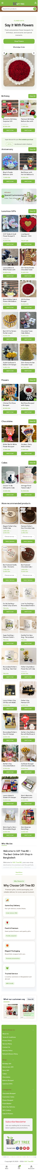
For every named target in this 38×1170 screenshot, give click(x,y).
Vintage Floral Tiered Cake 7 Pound (26, 488)
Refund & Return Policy (10, 1054)
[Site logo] (19, 3)
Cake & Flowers (7, 1114)
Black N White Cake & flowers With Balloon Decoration (10, 301)
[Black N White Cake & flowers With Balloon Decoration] (10, 288)
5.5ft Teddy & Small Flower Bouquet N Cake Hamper (9, 236)
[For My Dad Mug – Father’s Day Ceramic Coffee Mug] (10, 593)
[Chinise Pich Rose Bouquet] (10, 392)
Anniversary (7, 149)
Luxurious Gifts (8, 211)
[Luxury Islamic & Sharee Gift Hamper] (10, 784)
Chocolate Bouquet (9, 1093)
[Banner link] (19, 196)
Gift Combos (6, 1110)
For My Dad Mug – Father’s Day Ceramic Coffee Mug (10, 605)
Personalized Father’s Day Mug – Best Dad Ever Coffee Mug (10, 669)
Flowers (5, 380)
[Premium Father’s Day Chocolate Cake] (28, 515)
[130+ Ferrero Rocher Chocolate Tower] (28, 257)
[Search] (34, 8)
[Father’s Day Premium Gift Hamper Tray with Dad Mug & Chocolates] (28, 689)
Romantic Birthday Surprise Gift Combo (10, 121)
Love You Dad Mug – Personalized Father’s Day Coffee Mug (28, 605)
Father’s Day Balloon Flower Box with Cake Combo (28, 669)
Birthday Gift (6, 1064)
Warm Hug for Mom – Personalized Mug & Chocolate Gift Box (10, 829)
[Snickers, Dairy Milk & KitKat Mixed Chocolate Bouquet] (28, 433)
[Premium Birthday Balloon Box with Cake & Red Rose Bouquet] (28, 108)
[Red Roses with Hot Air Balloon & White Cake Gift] (28, 161)
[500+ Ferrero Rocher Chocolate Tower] (28, 352)
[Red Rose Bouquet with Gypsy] (28, 392)
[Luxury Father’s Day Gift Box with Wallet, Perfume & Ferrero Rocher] (10, 689)
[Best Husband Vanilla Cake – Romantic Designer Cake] (10, 554)
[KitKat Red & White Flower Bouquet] (10, 433)
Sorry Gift (5, 1070)
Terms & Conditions (9, 1037)
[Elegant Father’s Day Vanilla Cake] (10, 515)
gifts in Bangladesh (16, 867)
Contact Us (6, 1047)
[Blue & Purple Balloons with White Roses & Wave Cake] (10, 161)
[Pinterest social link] (28, 1148)
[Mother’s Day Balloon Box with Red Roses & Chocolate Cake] (28, 721)
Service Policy (7, 1044)
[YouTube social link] (24, 1148)
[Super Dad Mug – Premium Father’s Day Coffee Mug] (10, 624)
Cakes (4, 462)
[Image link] (18, 1140)
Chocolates (7, 421)
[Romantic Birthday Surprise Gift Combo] (10, 108)
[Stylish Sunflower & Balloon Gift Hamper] (10, 352)
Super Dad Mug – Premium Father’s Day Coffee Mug (8, 637)
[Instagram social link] (20, 1148)
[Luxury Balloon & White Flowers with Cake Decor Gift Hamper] (10, 257)
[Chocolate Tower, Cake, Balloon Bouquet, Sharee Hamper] (28, 320)
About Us (5, 1034)
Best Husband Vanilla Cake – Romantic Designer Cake (10, 567)
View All (32, 96)
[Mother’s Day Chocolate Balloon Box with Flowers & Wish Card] (10, 753)
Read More (19, 872)
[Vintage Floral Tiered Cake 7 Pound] (28, 474)
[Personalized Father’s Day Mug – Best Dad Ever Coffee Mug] (10, 656)
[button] (10, 130)
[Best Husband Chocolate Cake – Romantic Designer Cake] (28, 554)
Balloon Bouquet (8, 1080)
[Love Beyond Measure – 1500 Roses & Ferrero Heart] (28, 223)
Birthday (5, 96)
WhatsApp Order (19, 48)
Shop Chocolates (19, 42)
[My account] (36, 3)
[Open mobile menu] (2, 3)
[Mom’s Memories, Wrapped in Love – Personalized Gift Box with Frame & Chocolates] (28, 784)
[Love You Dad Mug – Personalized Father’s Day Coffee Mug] (28, 593)
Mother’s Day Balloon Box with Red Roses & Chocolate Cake (28, 734)
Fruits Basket (6, 1103)
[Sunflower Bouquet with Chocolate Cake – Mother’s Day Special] (28, 753)
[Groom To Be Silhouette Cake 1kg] (10, 474)
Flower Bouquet (7, 1100)
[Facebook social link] (17, 1148)
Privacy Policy (7, 1040)
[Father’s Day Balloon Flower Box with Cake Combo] (28, 656)
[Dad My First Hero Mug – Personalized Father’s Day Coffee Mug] (28, 624)
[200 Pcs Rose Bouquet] (28, 288)
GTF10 (9, 144)
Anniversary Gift (7, 1067)
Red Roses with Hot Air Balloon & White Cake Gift (27, 174)
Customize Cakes (8, 1097)
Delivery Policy (7, 1050)
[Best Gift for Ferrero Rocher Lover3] (10, 320)
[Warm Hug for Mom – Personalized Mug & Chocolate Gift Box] (10, 816)
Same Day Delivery (8, 1107)
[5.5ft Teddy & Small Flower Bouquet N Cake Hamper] (10, 223)
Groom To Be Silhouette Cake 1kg (9, 488)
